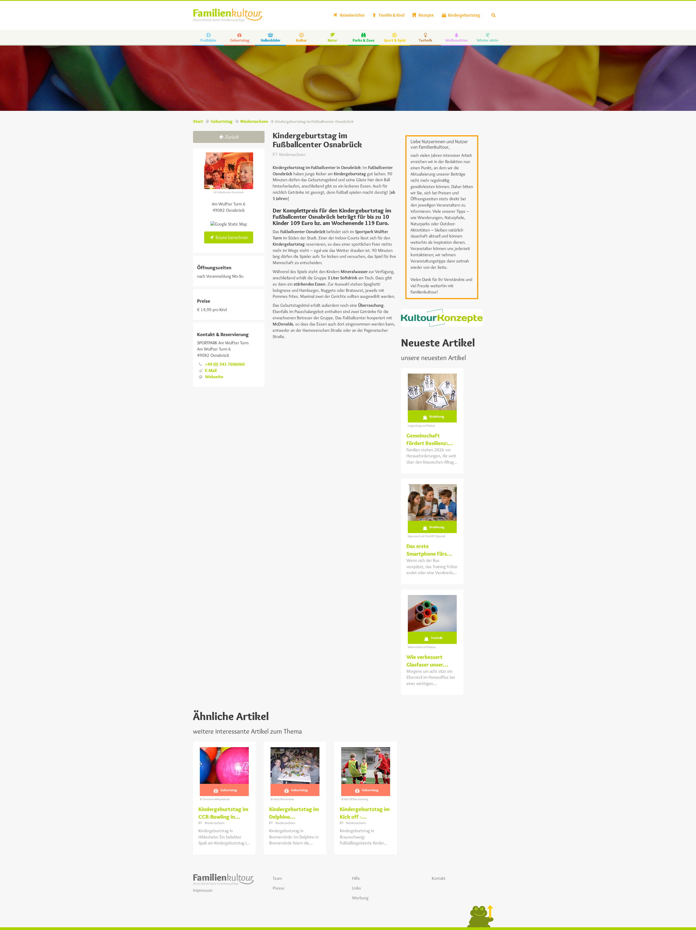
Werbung (360, 897)
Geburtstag (222, 121)
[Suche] (493, 15)
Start (198, 121)
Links (356, 888)
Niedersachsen (254, 121)
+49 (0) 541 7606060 (225, 364)
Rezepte (426, 15)
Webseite (214, 376)
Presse (278, 888)
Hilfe (356, 878)
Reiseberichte (352, 15)
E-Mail (211, 370)
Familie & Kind (391, 15)
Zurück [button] (231, 137)
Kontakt (439, 878)
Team (277, 878)
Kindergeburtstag (463, 15)
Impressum (202, 890)
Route (231, 237)
